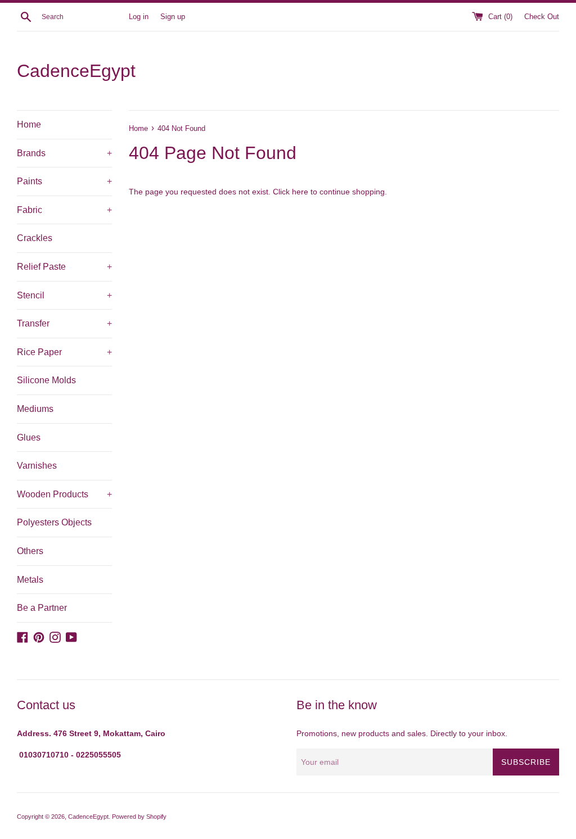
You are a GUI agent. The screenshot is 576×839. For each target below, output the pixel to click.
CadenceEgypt (76, 71)
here (300, 191)
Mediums (35, 409)
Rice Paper (64, 352)
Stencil (64, 295)
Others (30, 551)
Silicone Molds (46, 380)
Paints (64, 181)
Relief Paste (64, 266)
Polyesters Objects (54, 522)
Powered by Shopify (139, 816)
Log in (138, 17)
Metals (30, 579)
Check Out (541, 17)
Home (29, 124)
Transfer (64, 323)
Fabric (64, 210)
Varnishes (37, 465)
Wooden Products (64, 494)
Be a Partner (42, 608)
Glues (28, 437)
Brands (64, 153)
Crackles (34, 238)
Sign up (172, 17)
